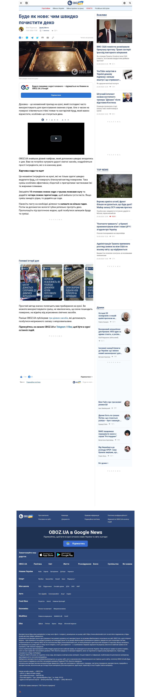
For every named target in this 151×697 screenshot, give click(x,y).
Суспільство (113, 564)
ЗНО (72, 586)
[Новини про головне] (77, 383)
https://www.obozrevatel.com (96, 634)
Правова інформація (92, 515)
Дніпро (62, 571)
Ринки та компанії (44, 609)
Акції (62, 594)
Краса (54, 623)
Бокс (63, 579)
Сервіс (69, 594)
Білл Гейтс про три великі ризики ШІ (110, 403)
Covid (66, 616)
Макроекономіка (60, 609)
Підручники (47, 586)
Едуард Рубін (103, 424)
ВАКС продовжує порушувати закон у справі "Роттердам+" (108, 434)
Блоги (95, 564)
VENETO (89, 8)
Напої (49, 601)
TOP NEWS (102, 169)
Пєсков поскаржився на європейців (111, 233)
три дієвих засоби (58, 318)
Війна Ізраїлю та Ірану (75, 8)
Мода (60, 623)
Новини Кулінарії (59, 601)
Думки (100, 307)
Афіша (40, 623)
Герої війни (46, 8)
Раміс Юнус (102, 456)
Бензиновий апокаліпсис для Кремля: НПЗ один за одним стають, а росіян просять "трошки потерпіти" (110, 332)
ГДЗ (39, 586)
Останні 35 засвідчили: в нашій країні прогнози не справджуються (107, 316)
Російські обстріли (102, 8)
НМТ (78, 586)
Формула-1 (71, 579)
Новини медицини (45, 616)
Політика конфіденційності (117, 515)
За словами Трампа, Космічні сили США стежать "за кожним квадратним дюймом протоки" (113, 58)
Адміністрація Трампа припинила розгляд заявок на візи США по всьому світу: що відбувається (113, 246)
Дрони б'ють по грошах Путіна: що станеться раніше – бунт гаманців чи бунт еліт (110, 418)
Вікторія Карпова (104, 357)
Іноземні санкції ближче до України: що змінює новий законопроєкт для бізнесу (109, 351)
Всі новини (127, 564)
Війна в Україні (58, 8)
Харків (46, 571)
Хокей (57, 579)
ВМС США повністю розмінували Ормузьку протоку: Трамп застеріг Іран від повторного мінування (114, 49)
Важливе (102, 14)
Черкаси (70, 571)
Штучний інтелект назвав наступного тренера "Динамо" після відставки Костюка (108, 98)
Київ (39, 571)
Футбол (41, 579)
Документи (65, 519)
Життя (66, 564)
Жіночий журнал (70, 623)
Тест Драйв (42, 594)
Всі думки (103, 463)
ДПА (67, 586)
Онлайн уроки (59, 586)
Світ (50, 564)
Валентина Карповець (106, 440)
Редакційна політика (33, 382)
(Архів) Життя (44, 28)
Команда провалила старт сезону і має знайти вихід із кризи (107, 108)
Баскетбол (49, 579)
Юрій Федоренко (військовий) (108, 337)
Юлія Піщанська (31, 28)
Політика (38, 564)
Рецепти (41, 601)
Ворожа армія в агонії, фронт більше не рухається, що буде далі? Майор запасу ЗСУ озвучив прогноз (114, 204)
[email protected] (46, 679)
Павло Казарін (104, 322)
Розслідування (84, 564)
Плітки (47, 623)
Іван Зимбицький (104, 408)
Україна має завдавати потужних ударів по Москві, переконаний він (113, 212)
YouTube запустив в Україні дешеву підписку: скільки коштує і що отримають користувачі (108, 75)
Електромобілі (54, 594)
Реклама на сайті (44, 519)
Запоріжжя (54, 571)
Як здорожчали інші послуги (108, 83)
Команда (64, 515)
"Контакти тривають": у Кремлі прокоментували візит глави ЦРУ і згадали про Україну (114, 226)
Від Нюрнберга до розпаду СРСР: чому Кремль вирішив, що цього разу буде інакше (109, 450)
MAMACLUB (58, 616)
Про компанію (43, 515)
